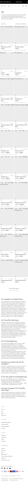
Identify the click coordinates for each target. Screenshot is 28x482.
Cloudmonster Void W (20, 176)
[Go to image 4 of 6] (5, 276)
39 (8, 206)
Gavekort (3, 458)
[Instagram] (2, 468)
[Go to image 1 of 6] (1, 276)
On (1, 45)
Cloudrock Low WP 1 (6, 46)
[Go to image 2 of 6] (2, 276)
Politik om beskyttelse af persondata (16, 478)
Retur (2, 452)
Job (2, 411)
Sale (2, 130)
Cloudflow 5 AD (5, 150)
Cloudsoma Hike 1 (19, 46)
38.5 (6, 180)
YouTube (3, 441)
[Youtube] (10, 468)
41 (15, 102)
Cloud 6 (3, 72)
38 (4, 180)
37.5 (19, 180)
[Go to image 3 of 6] (4, 276)
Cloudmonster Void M (6, 228)
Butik (2, 413)
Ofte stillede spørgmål (6, 456)
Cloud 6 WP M (4, 254)
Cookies (3, 428)
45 (9, 50)
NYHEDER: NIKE (19, 1)
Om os (3, 409)
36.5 (1, 180)
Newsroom (3, 415)
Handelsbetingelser (6, 422)
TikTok (2, 439)
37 (3, 180)
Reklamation (4, 454)
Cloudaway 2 (18, 72)
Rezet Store (7, 475)
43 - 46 (6, 102)
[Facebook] (4, 468)
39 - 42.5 (2, 102)
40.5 (9, 180)
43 (4, 50)
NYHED (2, 26)
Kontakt (3, 448)
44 (6, 50)
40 (9, 206)
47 (16, 154)
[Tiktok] (7, 468)
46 (11, 50)
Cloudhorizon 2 (19, 98)
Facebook (3, 435)
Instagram (3, 437)
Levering (3, 450)
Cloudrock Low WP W (6, 202)
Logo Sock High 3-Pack (7, 98)
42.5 (3, 50)
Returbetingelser (5, 426)
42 (1, 50)
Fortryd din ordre (5, 460)
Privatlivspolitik (4, 424)
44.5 (8, 50)
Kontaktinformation (14, 480)
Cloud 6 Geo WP (19, 150)
